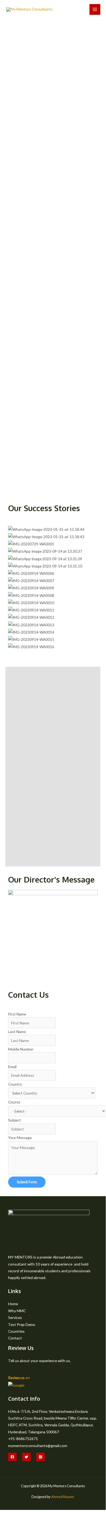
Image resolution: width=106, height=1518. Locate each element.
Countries (16, 1331)
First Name (17, 1014)
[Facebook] (12, 1457)
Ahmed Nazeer (62, 1497)
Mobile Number (20, 1049)
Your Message (20, 1137)
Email (12, 1066)
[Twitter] (26, 1457)
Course (14, 1102)
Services (15, 1317)
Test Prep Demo (21, 1324)
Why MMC (17, 1310)
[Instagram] (40, 1457)
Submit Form (27, 1182)
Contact (15, 1338)
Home (13, 1303)
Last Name (17, 1031)
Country (15, 1084)
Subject (14, 1120)
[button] (53, 653)
